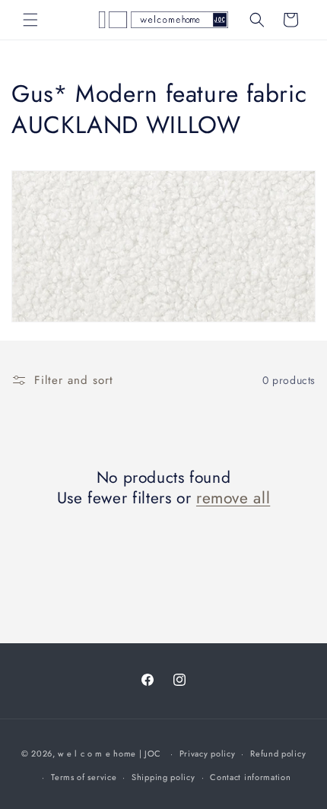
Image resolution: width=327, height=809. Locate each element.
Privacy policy (207, 753)
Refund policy (278, 753)
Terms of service (83, 777)
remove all (233, 498)
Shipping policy (163, 777)
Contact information (250, 777)
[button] (30, 19)
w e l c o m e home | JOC (109, 753)
